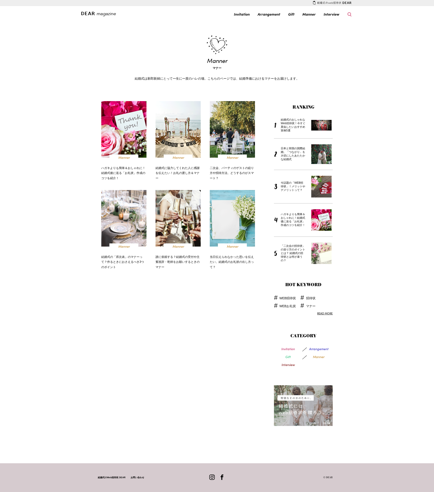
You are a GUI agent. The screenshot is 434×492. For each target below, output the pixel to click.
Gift (291, 14)
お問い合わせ (137, 477)
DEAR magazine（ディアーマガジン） (101, 14)
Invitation (242, 14)
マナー (310, 306)
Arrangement (268, 14)
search (349, 14)
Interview (331, 14)
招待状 (310, 298)
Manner (309, 14)
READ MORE (325, 313)
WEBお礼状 (287, 306)
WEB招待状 (287, 298)
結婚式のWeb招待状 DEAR (332, 3)
